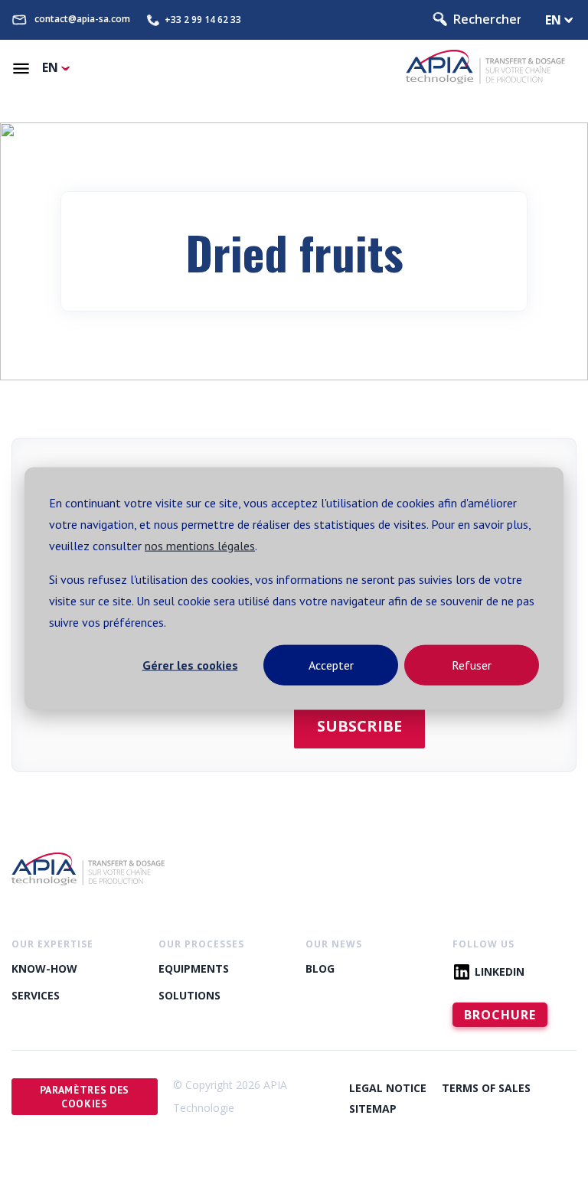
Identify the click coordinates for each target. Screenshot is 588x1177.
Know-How (44, 968)
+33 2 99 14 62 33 (203, 20)
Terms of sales (486, 1088)
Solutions (189, 995)
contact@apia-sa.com (82, 19)
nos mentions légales (200, 545)
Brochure (500, 1014)
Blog (320, 968)
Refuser (472, 665)
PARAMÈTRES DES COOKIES (85, 1096)
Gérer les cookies (190, 665)
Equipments (193, 968)
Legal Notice (387, 1088)
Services (35, 995)
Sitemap (373, 1108)
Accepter (331, 665)
